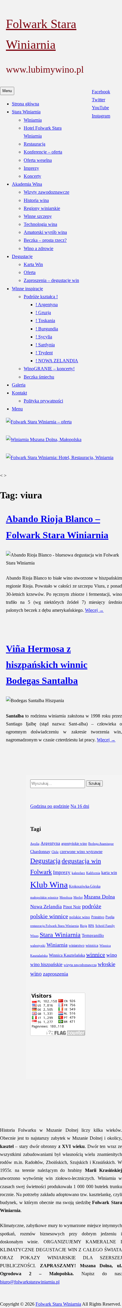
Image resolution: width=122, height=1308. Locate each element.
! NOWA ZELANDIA (57, 360)
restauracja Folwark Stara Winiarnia (54, 925)
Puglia (109, 917)
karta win (109, 872)
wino (111, 955)
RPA (91, 925)
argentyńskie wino (74, 844)
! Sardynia (45, 344)
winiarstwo (76, 945)
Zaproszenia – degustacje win (51, 280)
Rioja (83, 925)
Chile (55, 852)
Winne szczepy (38, 216)
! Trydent (44, 352)
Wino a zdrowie (38, 248)
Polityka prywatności (43, 400)
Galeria (18, 384)
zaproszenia (55, 974)
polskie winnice (49, 916)
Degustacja (45, 861)
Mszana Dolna (99, 897)
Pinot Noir (72, 907)
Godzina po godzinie (49, 806)
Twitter (98, 99)
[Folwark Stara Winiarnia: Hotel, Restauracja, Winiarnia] (59, 457)
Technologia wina (40, 224)
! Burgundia (47, 328)
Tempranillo (93, 935)
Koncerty (32, 176)
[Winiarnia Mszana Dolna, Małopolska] (43, 439)
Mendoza (66, 897)
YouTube (100, 107)
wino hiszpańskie (46, 964)
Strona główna (25, 103)
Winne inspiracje (27, 288)
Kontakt (19, 392)
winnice (95, 954)
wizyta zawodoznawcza (80, 965)
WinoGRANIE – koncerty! (49, 368)
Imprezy (31, 168)
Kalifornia (93, 873)
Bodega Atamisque (101, 843)
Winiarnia (33, 120)
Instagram (101, 115)
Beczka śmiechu (39, 376)
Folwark (41, 871)
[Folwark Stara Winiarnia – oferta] (39, 421)
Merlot (78, 897)
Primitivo (97, 917)
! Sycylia (44, 336)
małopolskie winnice (44, 897)
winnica (92, 945)
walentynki (37, 945)
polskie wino (79, 917)
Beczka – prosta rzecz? (45, 240)
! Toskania (45, 320)
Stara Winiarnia (26, 111)
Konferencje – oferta (43, 151)
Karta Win (33, 264)
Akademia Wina (27, 184)
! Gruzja (43, 312)
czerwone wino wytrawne (81, 851)
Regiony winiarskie (42, 208)
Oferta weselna (38, 160)
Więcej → (94, 610)
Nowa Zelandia (46, 906)
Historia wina (36, 200)
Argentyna (50, 843)
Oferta (30, 272)
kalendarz (78, 873)
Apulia (34, 843)
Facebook (101, 91)
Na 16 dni (79, 806)
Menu (17, 408)
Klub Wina (49, 884)
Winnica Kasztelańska (67, 955)
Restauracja (34, 143)
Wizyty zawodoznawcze (46, 192)
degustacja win (81, 861)
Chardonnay (40, 851)
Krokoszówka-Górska (84, 886)
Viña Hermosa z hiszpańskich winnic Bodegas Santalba (46, 664)
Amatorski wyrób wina (45, 232)
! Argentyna (47, 304)
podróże (91, 906)
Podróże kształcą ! (41, 296)
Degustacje (22, 256)
